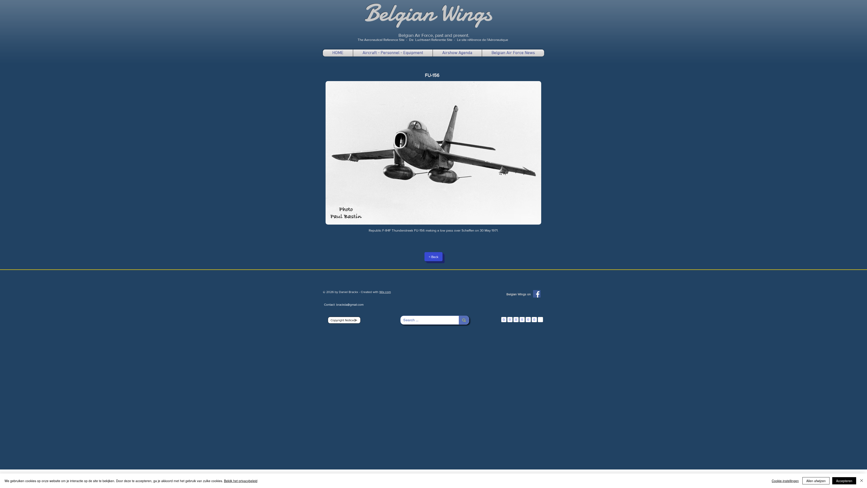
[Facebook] (537, 294)
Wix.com (385, 292)
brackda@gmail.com (350, 304)
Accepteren (844, 481)
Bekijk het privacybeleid (240, 481)
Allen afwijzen (816, 481)
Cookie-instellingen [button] (785, 481)
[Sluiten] (861, 480)
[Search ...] (464, 320)
